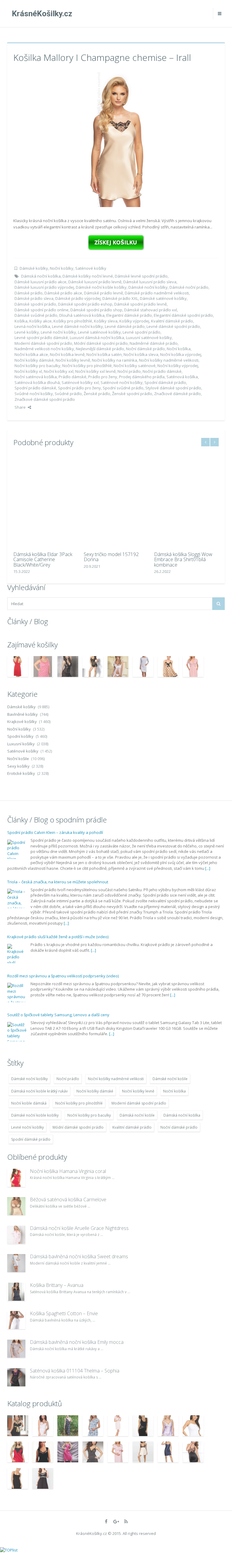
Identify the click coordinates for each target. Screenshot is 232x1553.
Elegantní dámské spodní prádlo (183, 315)
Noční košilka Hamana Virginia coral (68, 1171)
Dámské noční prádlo (188, 287)
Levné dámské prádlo (125, 326)
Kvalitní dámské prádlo (172, 321)
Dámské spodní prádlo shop (96, 310)
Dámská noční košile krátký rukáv (39, 1091)
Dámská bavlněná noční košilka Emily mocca (77, 1342)
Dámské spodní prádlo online (41, 310)
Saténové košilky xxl (80, 382)
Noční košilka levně (67, 354)
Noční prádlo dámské (162, 371)
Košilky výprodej (134, 321)
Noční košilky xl (28, 371)
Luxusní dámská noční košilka (97, 337)
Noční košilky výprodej (177, 365)
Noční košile (18, 758)
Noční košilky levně (73, 360)
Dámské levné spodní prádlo (141, 276)
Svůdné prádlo (68, 393)
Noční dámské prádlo (145, 348)
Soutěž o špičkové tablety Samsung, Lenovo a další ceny (58, 1014)
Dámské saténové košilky (163, 298)
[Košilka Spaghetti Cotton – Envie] (16, 1320)
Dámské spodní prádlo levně (140, 304)
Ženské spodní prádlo (132, 393)
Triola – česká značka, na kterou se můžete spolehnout (57, 882)
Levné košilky (26, 332)
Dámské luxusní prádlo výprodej (44, 287)
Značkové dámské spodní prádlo (44, 399)
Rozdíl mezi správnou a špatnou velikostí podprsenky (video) (63, 976)
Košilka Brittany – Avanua (56, 1285)
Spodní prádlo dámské (35, 388)
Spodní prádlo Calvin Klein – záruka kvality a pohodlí (55, 832)
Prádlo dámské (72, 376)
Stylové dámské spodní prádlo (173, 388)
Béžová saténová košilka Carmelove (68, 1199)
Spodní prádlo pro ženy (79, 388)
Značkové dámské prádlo (177, 393)
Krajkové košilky (22, 721)
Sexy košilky (18, 766)
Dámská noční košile (137, 1115)
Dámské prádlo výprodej (78, 298)
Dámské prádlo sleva (33, 298)
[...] (207, 868)
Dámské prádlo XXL (120, 298)
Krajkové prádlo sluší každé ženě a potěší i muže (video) (57, 936)
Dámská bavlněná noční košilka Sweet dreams (79, 1256)
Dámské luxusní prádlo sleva (149, 282)
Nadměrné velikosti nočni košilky (44, 348)
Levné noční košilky (58, 332)
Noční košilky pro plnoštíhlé (87, 365)
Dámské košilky (34, 268)
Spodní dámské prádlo (165, 382)
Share (20, 407)
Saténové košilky (90, 268)
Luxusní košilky (21, 744)
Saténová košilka (182, 376)
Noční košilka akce (31, 354)
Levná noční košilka (32, 326)
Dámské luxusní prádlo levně (94, 282)
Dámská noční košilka (41, 276)
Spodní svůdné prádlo (123, 388)
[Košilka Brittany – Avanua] (16, 1292)
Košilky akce (40, 321)
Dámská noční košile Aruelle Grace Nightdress (79, 1228)
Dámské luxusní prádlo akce (40, 282)
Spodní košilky (20, 736)
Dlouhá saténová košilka (82, 315)
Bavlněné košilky (22, 714)
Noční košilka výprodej (180, 354)
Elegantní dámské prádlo (129, 315)
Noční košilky (61, 268)
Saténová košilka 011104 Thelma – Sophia (74, 1370)
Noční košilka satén (104, 354)
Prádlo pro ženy (102, 376)
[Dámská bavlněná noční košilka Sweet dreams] (16, 1263)
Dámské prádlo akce (63, 293)
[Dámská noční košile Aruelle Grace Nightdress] (16, 1235)
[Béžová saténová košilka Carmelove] (16, 1206)
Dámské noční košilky (148, 287)
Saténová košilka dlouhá (37, 382)
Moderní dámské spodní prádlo (43, 343)
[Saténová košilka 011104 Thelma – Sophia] (16, 1377)
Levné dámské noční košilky (77, 326)
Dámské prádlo (28, 293)
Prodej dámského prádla (142, 376)
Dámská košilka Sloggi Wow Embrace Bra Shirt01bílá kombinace (183, 559)
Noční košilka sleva (141, 354)
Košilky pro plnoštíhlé (72, 321)
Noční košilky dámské (34, 360)
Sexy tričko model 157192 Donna (111, 557)
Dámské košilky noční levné (88, 276)
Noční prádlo (129, 371)
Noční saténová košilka (35, 376)
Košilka (20, 321)
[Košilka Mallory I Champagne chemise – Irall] (116, 138)
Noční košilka (179, 348)
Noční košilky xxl (58, 371)
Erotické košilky (21, 773)
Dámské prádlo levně (103, 293)
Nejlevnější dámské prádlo (100, 348)
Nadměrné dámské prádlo (154, 343)
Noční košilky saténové (135, 365)
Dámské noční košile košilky (101, 287)
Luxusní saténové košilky (149, 337)
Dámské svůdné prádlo (35, 315)
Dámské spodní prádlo (35, 304)
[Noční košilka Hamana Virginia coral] (16, 1178)
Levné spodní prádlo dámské (41, 337)
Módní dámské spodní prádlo (101, 343)
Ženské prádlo (97, 393)
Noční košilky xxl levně (95, 371)
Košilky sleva (106, 321)
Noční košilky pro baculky (37, 365)
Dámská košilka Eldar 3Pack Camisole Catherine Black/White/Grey (42, 559)
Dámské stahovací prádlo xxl (150, 310)
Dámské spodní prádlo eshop (85, 304)
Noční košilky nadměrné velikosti (168, 360)
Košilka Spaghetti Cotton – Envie (64, 1313)
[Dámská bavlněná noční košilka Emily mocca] (16, 1349)
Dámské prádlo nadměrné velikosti (157, 293)
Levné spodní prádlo (141, 332)
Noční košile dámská (29, 1103)
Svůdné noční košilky (33, 393)
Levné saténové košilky (99, 332)
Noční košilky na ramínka (114, 360)
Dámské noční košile (170, 1078)
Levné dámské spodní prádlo (173, 326)
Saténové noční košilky (122, 382)
